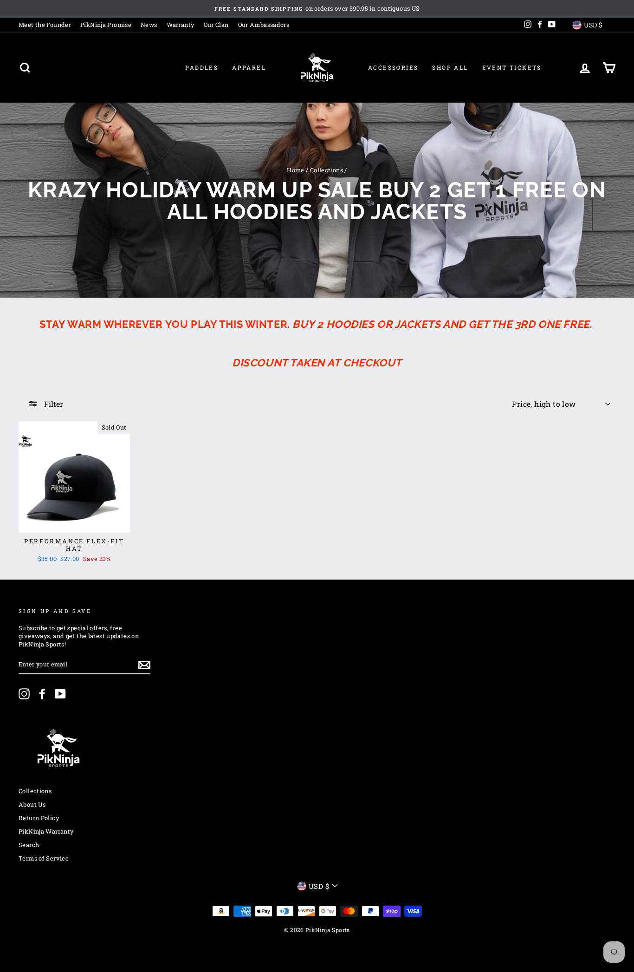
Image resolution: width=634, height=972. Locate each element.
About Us (32, 804)
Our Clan (216, 24)
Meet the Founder (45, 24)
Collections (326, 170)
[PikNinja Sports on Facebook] (42, 693)
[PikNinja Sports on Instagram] (24, 693)
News (149, 24)
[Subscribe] (144, 665)
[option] (317, 9)
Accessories (393, 67)
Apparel (249, 67)
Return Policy (39, 818)
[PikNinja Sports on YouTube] (60, 693)
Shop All (450, 67)
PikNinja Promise (105, 24)
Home (295, 170)
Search (29, 844)
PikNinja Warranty (46, 831)
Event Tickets (512, 67)
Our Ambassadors (264, 24)
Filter (52, 404)
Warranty (180, 24)
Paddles (201, 67)
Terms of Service (44, 858)
